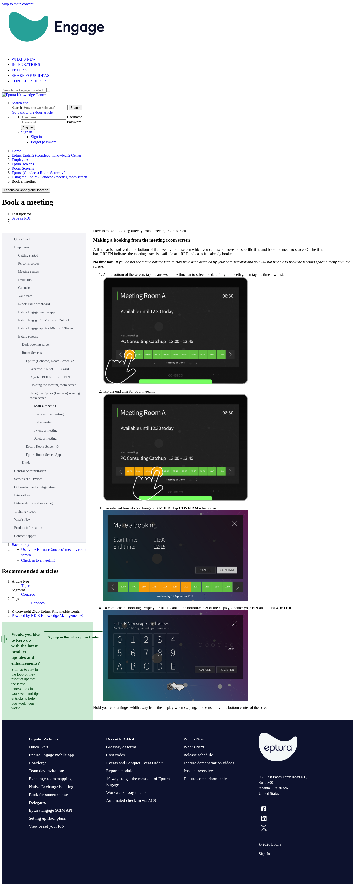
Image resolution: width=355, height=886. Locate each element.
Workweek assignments (126, 792)
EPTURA (19, 70)
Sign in (28, 127)
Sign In (264, 854)
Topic (25, 586)
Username (74, 117)
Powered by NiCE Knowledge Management (47, 616)
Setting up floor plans (47, 818)
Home (16, 151)
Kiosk (26, 463)
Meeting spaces (28, 271)
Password (74, 122)
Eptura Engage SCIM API (50, 810)
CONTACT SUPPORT (30, 81)
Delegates (37, 802)
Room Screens (23, 168)
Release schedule (198, 755)
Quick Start (22, 239)
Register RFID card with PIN (50, 377)
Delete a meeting (45, 438)
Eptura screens (23, 164)
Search (17, 107)
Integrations (22, 495)
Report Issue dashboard (34, 304)
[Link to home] (24, 95)
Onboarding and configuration (35, 487)
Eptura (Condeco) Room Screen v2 (38, 173)
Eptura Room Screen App (43, 455)
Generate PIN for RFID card (49, 369)
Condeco (28, 594)
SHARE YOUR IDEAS (30, 75)
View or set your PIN (46, 826)
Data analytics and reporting (33, 503)
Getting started (28, 255)
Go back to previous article (32, 112)
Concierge (38, 763)
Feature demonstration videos (209, 763)
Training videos (25, 511)
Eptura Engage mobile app (36, 312)
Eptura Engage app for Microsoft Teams (45, 328)
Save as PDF (21, 218)
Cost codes (115, 755)
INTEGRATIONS (26, 65)
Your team (25, 296)
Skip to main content (17, 4)
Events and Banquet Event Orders (135, 763)
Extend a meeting (45, 430)
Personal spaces (28, 263)
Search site (20, 103)
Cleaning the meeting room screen (53, 385)
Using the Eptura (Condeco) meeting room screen (49, 177)
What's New (22, 519)
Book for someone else (48, 794)
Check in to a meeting (49, 414)
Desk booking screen (36, 344)
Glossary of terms (121, 747)
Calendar (24, 288)
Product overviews (199, 770)
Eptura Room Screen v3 (42, 446)
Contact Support (25, 536)
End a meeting (43, 422)
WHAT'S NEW (24, 59)
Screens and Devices (28, 479)
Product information (28, 528)
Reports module (119, 770)
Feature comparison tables (206, 778)
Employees (20, 160)
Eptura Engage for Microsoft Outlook (44, 320)
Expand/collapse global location (26, 190)
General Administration (30, 471)
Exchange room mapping (50, 778)
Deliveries (25, 280)
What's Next (194, 747)
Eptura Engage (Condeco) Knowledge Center (46, 155)
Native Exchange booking (51, 786)
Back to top (20, 545)
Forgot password (44, 142)
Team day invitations (47, 770)
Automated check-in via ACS (131, 800)
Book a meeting (45, 406)
